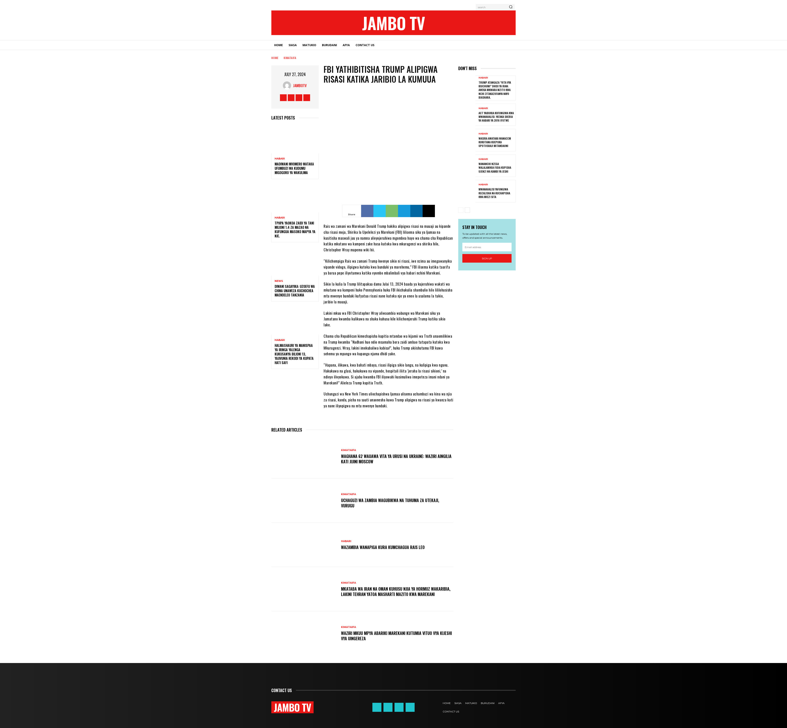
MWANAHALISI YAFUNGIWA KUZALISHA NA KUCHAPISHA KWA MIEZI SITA (494, 193)
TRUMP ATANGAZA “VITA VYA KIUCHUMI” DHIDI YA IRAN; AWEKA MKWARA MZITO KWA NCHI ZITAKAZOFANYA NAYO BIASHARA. (495, 89)
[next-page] (467, 210)
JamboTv (300, 85)
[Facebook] (283, 97)
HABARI (280, 158)
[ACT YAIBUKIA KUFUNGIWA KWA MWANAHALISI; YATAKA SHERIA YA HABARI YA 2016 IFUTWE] (466, 115)
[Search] (511, 7)
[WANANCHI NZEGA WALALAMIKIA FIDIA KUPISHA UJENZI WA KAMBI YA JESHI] (466, 165)
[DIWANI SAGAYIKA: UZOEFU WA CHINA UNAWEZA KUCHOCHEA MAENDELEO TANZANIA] (295, 261)
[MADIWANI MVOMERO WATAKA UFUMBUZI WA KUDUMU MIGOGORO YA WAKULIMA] (295, 139)
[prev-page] (460, 210)
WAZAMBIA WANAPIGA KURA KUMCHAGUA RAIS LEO (383, 547)
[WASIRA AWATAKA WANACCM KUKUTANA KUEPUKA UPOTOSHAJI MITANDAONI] (466, 140)
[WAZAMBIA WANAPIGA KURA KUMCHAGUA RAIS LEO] (304, 545)
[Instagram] (291, 97)
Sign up (487, 258)
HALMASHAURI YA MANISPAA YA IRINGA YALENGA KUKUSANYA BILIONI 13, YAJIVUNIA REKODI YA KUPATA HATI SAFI (294, 354)
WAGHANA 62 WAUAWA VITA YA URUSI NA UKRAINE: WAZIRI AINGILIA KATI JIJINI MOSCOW (396, 459)
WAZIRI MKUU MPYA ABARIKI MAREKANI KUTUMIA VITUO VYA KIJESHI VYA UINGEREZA (396, 635)
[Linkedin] (416, 211)
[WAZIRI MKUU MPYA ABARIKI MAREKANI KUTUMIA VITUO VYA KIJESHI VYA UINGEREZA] (304, 633)
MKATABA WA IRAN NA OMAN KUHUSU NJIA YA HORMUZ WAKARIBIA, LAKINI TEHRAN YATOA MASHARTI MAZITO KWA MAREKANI (395, 591)
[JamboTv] (288, 85)
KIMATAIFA (290, 58)
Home (275, 58)
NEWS (279, 281)
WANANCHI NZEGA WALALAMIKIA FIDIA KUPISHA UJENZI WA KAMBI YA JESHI (495, 167)
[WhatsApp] (392, 211)
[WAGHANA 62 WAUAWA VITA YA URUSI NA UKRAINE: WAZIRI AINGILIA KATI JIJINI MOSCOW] (304, 456)
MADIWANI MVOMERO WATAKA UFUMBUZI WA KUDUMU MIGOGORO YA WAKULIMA (294, 168)
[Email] (429, 211)
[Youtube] (306, 97)
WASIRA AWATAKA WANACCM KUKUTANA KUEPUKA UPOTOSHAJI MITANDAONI (495, 142)
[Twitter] (299, 97)
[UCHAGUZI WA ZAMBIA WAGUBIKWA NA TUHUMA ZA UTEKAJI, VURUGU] (304, 501)
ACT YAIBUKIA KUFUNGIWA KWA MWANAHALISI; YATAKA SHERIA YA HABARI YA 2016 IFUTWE (496, 116)
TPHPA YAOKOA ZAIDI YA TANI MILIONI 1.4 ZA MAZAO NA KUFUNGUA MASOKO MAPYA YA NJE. (295, 229)
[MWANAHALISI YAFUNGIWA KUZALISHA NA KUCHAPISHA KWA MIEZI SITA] (466, 191)
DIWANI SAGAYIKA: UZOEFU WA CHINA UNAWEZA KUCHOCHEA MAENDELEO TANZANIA (295, 290)
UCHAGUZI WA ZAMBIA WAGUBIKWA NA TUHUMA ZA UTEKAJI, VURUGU (390, 503)
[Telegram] (404, 211)
